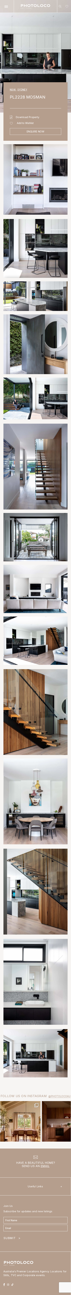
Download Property (27, 117)
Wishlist (66, 7)
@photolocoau (59, 1096)
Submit (11, 1238)
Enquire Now (35, 131)
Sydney (22, 89)
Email (45, 1166)
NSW (13, 89)
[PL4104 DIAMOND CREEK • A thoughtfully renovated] (20, 1121)
